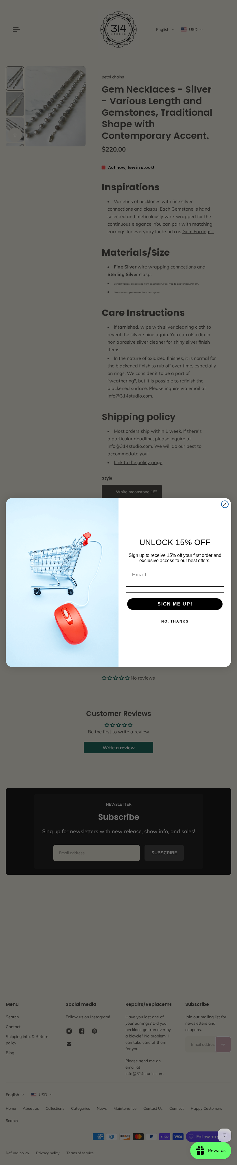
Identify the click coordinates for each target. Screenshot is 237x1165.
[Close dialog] (224, 504)
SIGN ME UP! (175, 603)
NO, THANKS (175, 621)
